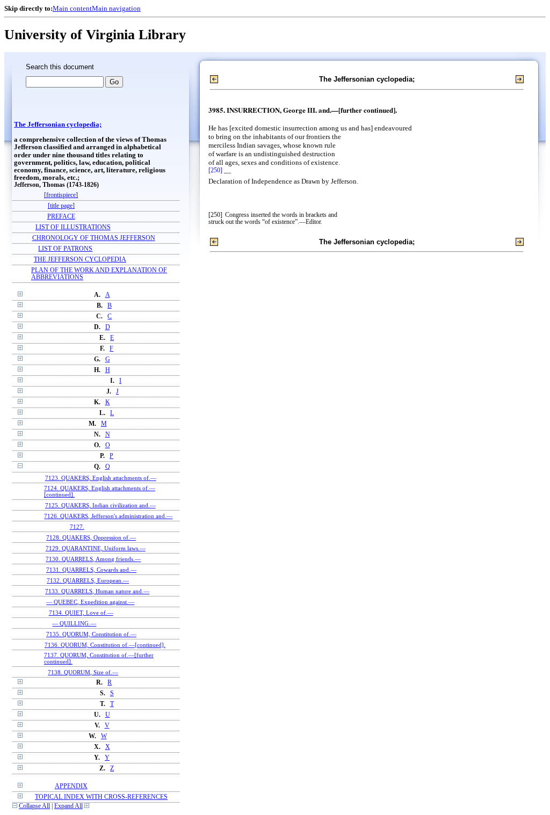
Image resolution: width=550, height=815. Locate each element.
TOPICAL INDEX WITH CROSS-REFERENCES (101, 797)
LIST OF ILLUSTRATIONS (73, 227)
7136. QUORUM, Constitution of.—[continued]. (105, 645)
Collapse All (34, 806)
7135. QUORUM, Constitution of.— (91, 634)
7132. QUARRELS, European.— (88, 580)
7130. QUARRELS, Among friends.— (93, 559)
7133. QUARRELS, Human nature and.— (97, 591)
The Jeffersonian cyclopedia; (58, 124)
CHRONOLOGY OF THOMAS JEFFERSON (93, 238)
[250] (215, 170)
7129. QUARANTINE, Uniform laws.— (96, 548)
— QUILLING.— (74, 623)
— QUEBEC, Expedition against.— (90, 602)
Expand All (68, 806)
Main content (72, 8)
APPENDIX (71, 786)
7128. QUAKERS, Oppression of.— (91, 537)
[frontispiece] (61, 195)
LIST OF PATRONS (65, 248)
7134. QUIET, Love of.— (81, 612)
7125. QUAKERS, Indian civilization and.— (100, 505)
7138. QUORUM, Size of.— (83, 672)
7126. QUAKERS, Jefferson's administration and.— (108, 516)
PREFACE (61, 216)
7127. (77, 526)
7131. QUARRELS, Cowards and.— (91, 569)
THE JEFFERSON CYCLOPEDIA (80, 259)
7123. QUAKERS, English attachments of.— (100, 478)
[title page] (61, 205)
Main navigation (116, 8)
